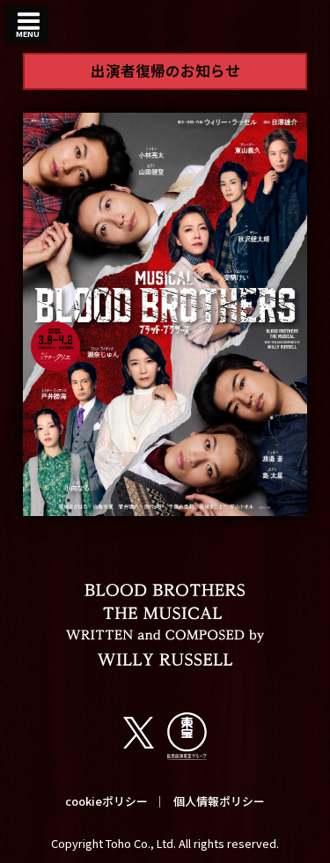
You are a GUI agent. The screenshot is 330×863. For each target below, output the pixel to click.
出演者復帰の (165, 70)
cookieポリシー (106, 801)
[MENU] (29, 22)
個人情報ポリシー (219, 801)
